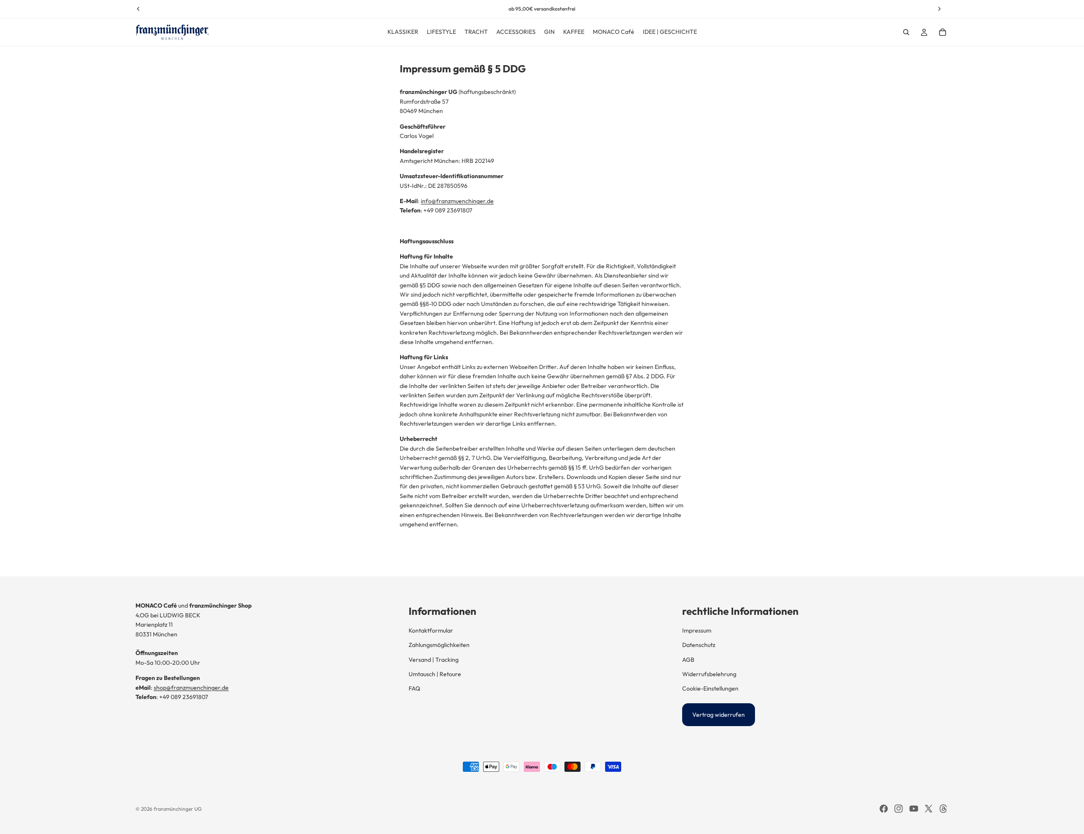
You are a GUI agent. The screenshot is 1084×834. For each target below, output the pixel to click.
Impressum (696, 630)
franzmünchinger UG (178, 809)
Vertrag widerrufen (718, 714)
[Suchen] (906, 32)
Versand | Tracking (434, 659)
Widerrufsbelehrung (709, 674)
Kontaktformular (431, 630)
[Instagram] (898, 809)
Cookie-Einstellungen (710, 688)
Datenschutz (698, 645)
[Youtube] (914, 809)
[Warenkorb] (942, 32)
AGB (688, 659)
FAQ (414, 688)
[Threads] (943, 809)
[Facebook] (884, 809)
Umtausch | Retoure (435, 674)
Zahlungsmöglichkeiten (439, 645)
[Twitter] (929, 809)
